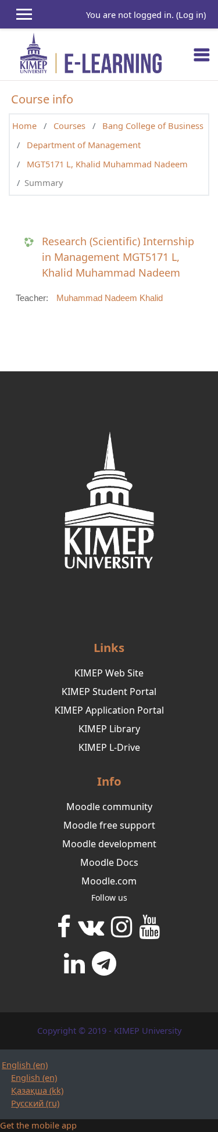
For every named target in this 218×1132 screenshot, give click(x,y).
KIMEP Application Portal (109, 710)
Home (24, 125)
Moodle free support (109, 825)
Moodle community (109, 806)
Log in (190, 14)
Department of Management (84, 145)
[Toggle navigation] (201, 54)
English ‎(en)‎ (25, 1064)
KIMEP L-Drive (109, 747)
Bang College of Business (152, 125)
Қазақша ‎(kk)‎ (37, 1090)
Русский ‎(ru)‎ (35, 1103)
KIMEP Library (109, 728)
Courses (69, 125)
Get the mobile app (38, 1125)
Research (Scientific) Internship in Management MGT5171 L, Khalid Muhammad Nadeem (118, 257)
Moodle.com (109, 881)
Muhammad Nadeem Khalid (109, 298)
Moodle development (109, 843)
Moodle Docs (109, 862)
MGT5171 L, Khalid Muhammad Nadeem (107, 164)
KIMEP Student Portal (109, 691)
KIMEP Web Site (109, 673)
